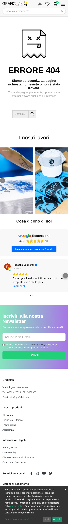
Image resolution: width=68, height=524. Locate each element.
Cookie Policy (9, 452)
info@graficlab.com (19, 397)
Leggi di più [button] (19, 286)
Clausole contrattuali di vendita (18, 457)
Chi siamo (7, 415)
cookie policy (16, 506)
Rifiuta (47, 519)
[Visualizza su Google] (7, 266)
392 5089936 (29, 392)
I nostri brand (9, 425)
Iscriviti (34, 355)
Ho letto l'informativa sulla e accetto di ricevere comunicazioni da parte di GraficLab (31, 346)
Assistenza (8, 430)
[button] (2, 180)
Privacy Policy (38, 344)
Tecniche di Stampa (12, 420)
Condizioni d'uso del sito (14, 462)
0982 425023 (14, 392)
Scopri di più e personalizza (19, 519)
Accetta (57, 519)
